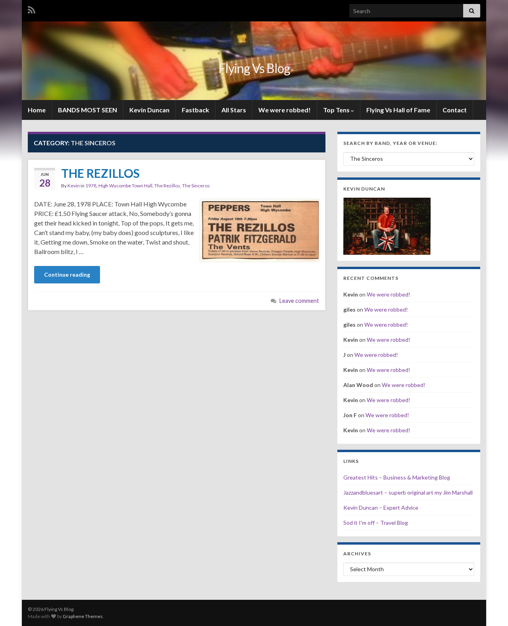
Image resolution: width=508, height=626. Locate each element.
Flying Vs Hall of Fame (398, 110)
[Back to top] (490, 608)
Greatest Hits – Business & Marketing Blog (396, 477)
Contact (455, 110)
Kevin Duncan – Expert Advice (380, 507)
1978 (90, 186)
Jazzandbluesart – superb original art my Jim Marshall (408, 492)
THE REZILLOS (100, 173)
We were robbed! (284, 110)
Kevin (73, 186)
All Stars (233, 110)
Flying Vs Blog (254, 68)
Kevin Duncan (149, 110)
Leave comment (299, 300)
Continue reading (67, 274)
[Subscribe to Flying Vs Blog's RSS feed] (31, 8)
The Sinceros (196, 186)
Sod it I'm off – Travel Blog (375, 522)
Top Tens (337, 110)
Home (37, 110)
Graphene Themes (83, 616)
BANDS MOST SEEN (87, 110)
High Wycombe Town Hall (125, 186)
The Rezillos (167, 186)
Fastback (195, 110)
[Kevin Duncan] (387, 225)
